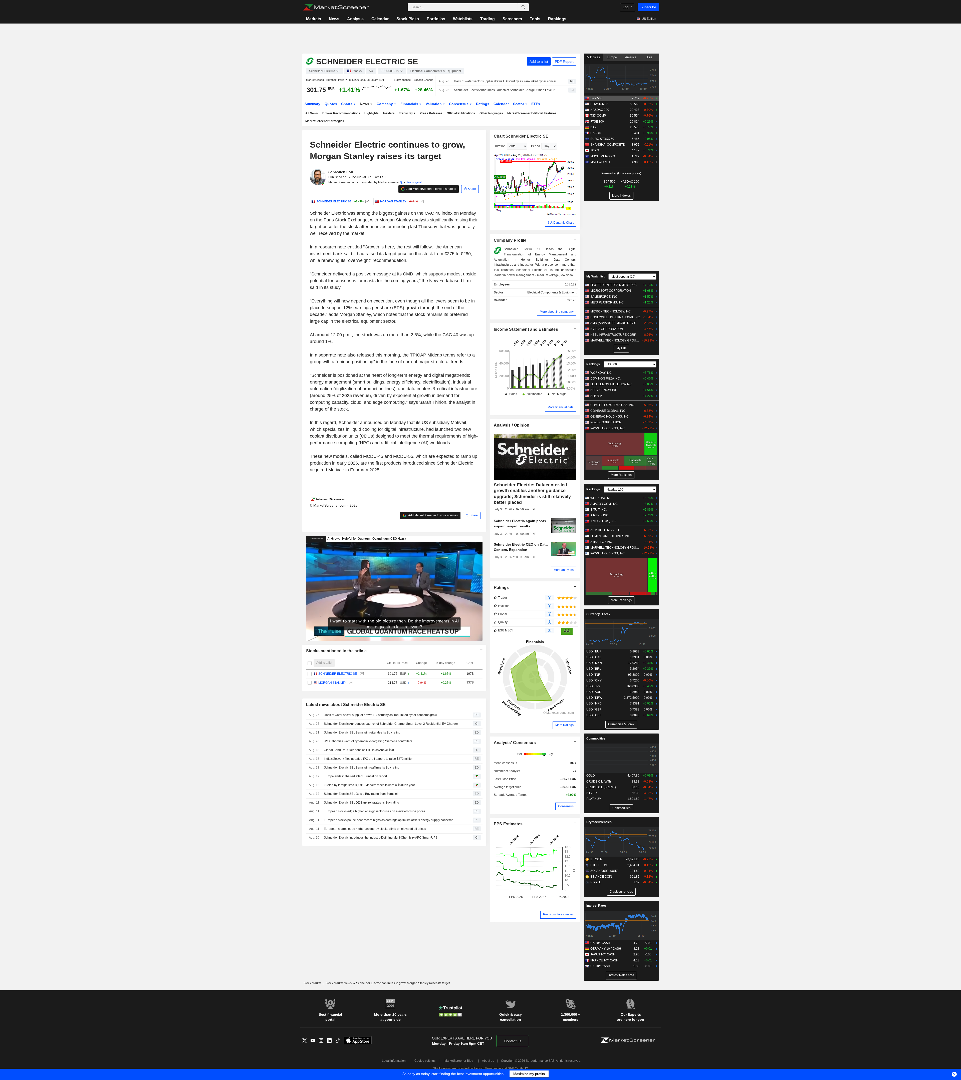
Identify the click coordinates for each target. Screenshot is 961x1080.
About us (488, 1060)
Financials (409, 104)
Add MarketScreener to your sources (431, 189)
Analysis (355, 19)
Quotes (331, 104)
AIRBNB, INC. (599, 515)
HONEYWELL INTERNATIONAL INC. (615, 317)
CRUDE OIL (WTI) (598, 781)
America (630, 57)
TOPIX (594, 150)
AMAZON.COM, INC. (604, 504)
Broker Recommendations (341, 113)
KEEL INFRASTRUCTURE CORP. (613, 334)
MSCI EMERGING (602, 156)
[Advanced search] (523, 7)
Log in (627, 7)
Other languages (491, 113)
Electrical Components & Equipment (551, 292)
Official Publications (461, 113)
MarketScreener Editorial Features (532, 113)
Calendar (380, 19)
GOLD (590, 775)
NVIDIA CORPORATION (606, 329)
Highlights (371, 113)
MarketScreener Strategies (324, 121)
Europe (612, 57)
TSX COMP (598, 115)
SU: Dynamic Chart (561, 222)
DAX (593, 127)
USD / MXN (594, 663)
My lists (621, 348)
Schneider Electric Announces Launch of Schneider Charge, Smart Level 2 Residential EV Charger (507, 90)
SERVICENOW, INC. (604, 390)
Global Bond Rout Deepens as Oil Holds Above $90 (359, 750)
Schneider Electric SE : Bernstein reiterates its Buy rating (362, 732)
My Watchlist (595, 276)
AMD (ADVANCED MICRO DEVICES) (615, 323)
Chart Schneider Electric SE (521, 136)
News (334, 19)
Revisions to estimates (558, 914)
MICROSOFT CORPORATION (610, 290)
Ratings (482, 104)
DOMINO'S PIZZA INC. (605, 378)
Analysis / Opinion (512, 425)
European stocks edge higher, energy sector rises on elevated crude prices (374, 811)
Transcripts (407, 113)
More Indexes (621, 195)
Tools (535, 19)
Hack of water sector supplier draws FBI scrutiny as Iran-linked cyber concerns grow (507, 81)
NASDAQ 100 (599, 110)
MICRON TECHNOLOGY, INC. (610, 311)
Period (535, 146)
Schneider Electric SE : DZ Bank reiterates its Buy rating (361, 802)
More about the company (557, 311)
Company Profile (510, 240)
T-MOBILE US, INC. (603, 521)
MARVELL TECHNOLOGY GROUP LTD (615, 340)
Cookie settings (424, 1060)
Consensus (459, 104)
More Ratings (564, 725)
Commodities (595, 738)
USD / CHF (593, 715)
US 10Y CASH (600, 943)
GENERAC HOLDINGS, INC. (609, 416)
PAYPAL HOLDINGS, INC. (607, 428)
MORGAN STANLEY (332, 682)
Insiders (389, 113)
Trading (487, 19)
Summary (312, 104)
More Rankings (621, 475)
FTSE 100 (597, 121)
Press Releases (431, 113)
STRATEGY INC (601, 542)
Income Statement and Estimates (526, 329)
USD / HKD (594, 703)
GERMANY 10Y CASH (605, 948)
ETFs (535, 104)
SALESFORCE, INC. (604, 296)
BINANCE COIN (601, 876)
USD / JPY (593, 686)
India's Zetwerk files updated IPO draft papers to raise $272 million (368, 759)
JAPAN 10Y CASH (602, 954)
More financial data (561, 407)
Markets (313, 19)
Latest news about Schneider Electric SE (346, 704)
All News (311, 113)
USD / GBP (593, 709)
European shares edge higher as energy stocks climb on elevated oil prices (375, 829)
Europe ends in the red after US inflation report (355, 776)
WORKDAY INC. (601, 373)
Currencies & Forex (621, 724)
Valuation (434, 104)
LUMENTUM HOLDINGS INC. (610, 536)
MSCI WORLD (600, 162)
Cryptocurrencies (599, 822)
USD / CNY (594, 680)
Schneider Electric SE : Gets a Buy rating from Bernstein (361, 794)
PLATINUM (593, 799)
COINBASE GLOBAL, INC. (608, 411)
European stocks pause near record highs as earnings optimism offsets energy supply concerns (388, 820)
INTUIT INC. (598, 509)
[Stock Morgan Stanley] (421, 201)
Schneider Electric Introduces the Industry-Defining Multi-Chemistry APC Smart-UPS (380, 837)
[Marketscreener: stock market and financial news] (336, 7)
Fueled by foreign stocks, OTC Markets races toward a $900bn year (369, 785)
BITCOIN (596, 859)
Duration (500, 146)
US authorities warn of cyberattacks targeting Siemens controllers (368, 741)
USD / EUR (594, 651)
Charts (347, 104)
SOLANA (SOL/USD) (604, 871)
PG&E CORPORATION (605, 422)
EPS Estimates (508, 824)
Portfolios (436, 19)
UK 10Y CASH (600, 966)
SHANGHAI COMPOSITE (607, 144)
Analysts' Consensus (515, 743)
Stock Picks (407, 19)
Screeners (512, 19)
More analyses (564, 570)
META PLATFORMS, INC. (607, 302)
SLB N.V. (596, 396)
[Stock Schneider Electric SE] (366, 201)
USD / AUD (593, 692)
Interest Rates (596, 905)
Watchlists (462, 19)
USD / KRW (594, 697)
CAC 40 (595, 133)
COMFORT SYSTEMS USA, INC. (612, 405)
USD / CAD (594, 657)
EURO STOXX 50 (602, 139)
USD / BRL (593, 668)
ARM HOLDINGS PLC (605, 530)
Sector (519, 104)
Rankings (557, 19)
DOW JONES (599, 104)
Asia (649, 57)
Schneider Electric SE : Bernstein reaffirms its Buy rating (361, 767)
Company (385, 104)
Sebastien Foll (340, 172)
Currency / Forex (598, 614)
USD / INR (593, 674)
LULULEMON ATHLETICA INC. (611, 384)
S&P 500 (596, 98)
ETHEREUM (598, 865)
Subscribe (648, 7)
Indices (594, 57)
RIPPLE (595, 882)
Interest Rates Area (621, 975)
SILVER (591, 793)
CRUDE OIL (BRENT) (601, 787)
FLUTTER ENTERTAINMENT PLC (613, 285)
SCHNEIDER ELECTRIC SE (337, 673)
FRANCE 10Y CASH (604, 960)
